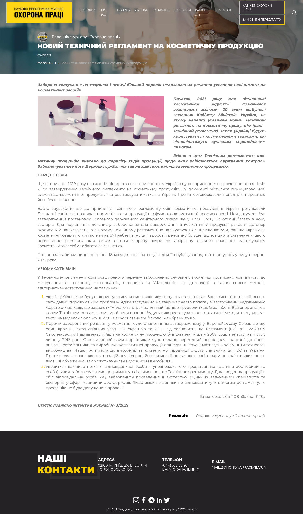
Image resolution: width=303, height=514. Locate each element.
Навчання (160, 10)
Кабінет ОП (201, 13)
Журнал (141, 10)
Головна (87, 10)
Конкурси (182, 10)
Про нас (103, 13)
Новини (124, 10)
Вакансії (224, 10)
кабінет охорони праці (257, 7)
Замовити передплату (261, 19)
